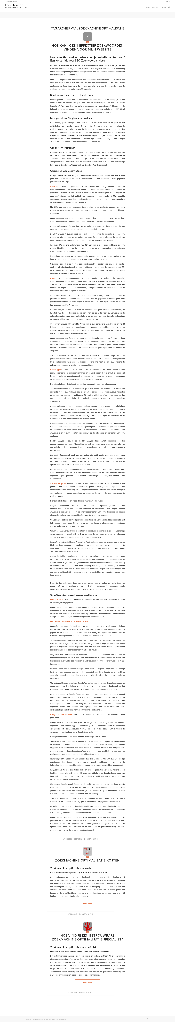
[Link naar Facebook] (169, 1)
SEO (87, 42)
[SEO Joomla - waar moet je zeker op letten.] (87, 926)
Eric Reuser (93, 839)
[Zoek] (169, 7)
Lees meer (87, 903)
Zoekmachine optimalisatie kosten (87, 860)
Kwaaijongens (62, 1019)
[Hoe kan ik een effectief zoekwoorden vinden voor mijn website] (87, 36)
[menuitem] (148, 7)
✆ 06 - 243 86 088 (11, 1)
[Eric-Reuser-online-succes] (17, 7)
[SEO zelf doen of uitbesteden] (87, 851)
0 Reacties (78, 839)
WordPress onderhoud (45, 1019)
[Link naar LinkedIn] (166, 1)
